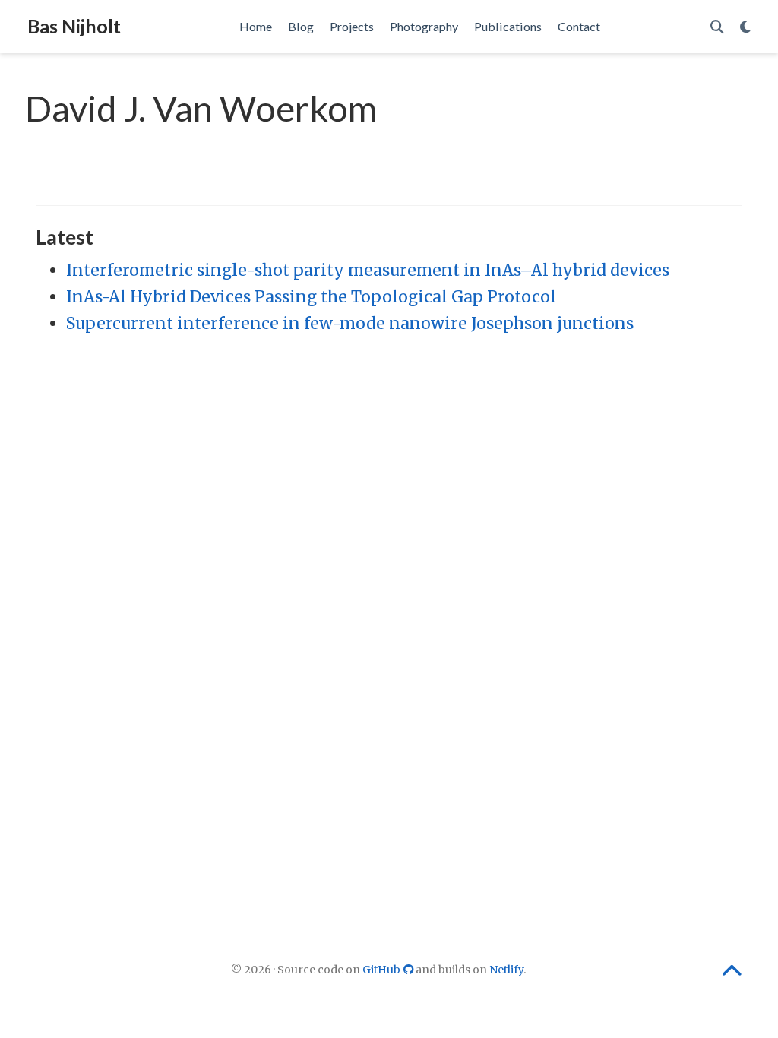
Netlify (506, 969)
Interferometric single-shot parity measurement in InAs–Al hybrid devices (367, 270)
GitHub (382, 969)
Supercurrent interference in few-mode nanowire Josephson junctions (350, 323)
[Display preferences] (745, 27)
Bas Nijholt (74, 25)
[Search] (717, 27)
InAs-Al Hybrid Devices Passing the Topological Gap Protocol (311, 296)
